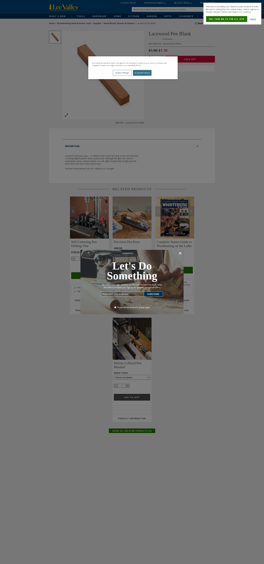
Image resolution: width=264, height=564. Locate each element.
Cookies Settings (122, 73)
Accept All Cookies (142, 73)
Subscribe (153, 294)
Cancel (253, 19)
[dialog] (232, 13)
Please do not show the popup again (133, 307)
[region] (133, 67)
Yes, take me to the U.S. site (226, 19)
